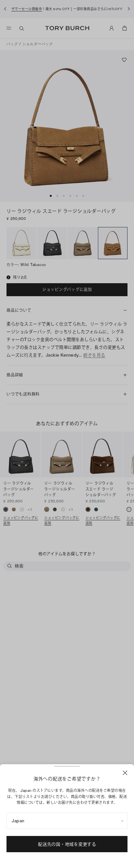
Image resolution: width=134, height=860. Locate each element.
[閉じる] (125, 773)
